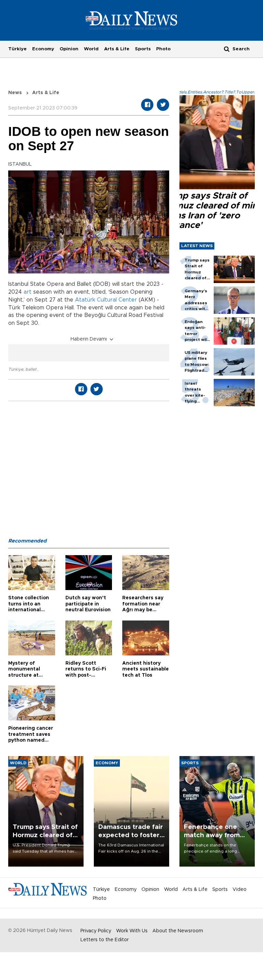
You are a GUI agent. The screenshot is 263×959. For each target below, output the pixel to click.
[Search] (226, 49)
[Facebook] (147, 105)
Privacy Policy (95, 931)
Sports (143, 49)
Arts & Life (116, 49)
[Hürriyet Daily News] (132, 20)
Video (240, 889)
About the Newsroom (177, 931)
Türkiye (17, 49)
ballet (31, 369)
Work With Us (132, 931)
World (91, 49)
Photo (163, 49)
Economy (43, 49)
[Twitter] (163, 105)
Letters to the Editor (104, 939)
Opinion (69, 49)
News (15, 92)
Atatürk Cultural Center (106, 300)
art (28, 292)
